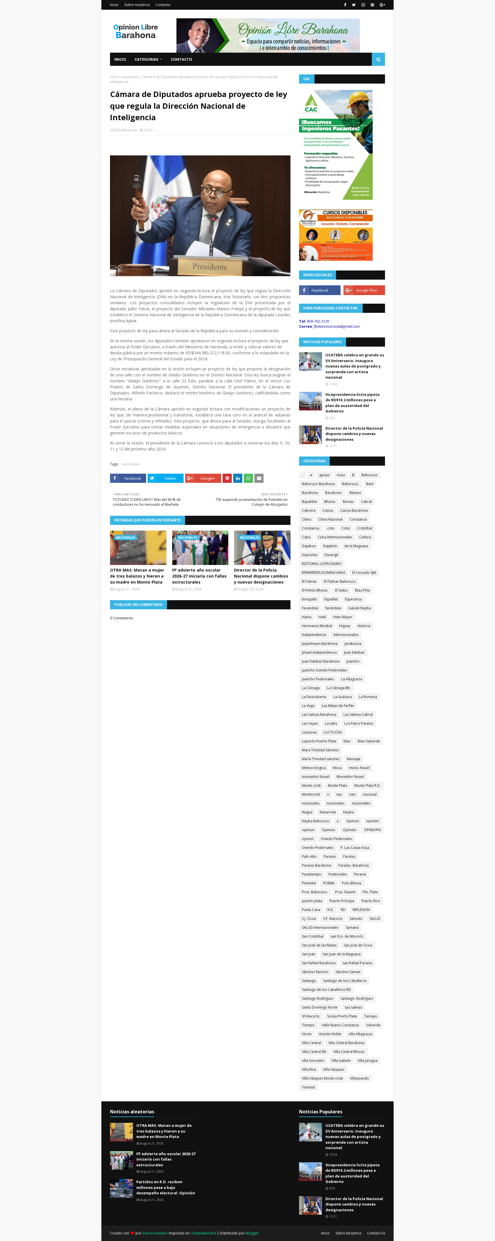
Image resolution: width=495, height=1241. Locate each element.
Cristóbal (364, 528)
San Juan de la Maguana (342, 954)
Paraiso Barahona (316, 865)
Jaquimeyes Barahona (319, 643)
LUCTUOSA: (333, 732)
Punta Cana (311, 909)
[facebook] (345, 5)
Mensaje (353, 758)
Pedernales (338, 874)
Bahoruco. (350, 483)
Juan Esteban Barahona (320, 661)
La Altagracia (351, 679)
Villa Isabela (341, 1060)
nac (339, 794)
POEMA (329, 883)
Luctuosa (309, 732)
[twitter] (354, 5)
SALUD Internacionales (320, 927)
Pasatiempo (311, 874)
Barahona (310, 492)
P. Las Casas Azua (355, 847)
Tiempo (308, 1025)
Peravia (360, 874)
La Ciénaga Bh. (339, 687)
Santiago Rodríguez (317, 998)
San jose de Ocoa (358, 945)
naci (352, 794)
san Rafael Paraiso (357, 963)
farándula (333, 608)
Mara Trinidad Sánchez (320, 750)
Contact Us (376, 1233)
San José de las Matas (319, 945)
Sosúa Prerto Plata (342, 1016)
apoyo (324, 475)
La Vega (308, 705)
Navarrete (328, 812)
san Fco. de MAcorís (347, 936)
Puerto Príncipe (341, 900)
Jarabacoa (353, 643)
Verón (307, 1033)
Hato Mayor (342, 616)
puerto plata (312, 900)
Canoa (328, 510)
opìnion (308, 829)
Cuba (306, 537)
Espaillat (331, 599)
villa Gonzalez (313, 1060)
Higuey (344, 625)
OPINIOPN (372, 829)
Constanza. (311, 528)
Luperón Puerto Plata (319, 741)
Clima (306, 519)
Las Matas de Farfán (338, 705)
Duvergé (331, 554)
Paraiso (330, 856)
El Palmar (309, 581)
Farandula (310, 608)
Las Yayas (310, 723)
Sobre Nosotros (348, 1233)
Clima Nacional (330, 519)
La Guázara (342, 696)
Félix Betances (125, 130)
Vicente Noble (330, 1033)
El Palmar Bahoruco (340, 581)
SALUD (375, 918)
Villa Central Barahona (346, 1042)
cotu (330, 528)
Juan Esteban (354, 652)
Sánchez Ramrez (315, 971)
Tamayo (370, 1016)
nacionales (130, 76)
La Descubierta (314, 696)
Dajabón (330, 546)
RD (343, 909)
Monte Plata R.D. (367, 785)
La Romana (368, 696)
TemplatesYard (203, 1233)
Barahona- (333, 492)
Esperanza (353, 599)
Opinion (352, 821)
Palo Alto (309, 856)
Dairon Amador (155, 1233)
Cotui (345, 528)
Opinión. (350, 829)
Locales (331, 723)
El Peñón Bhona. (315, 590)
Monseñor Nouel (350, 776)
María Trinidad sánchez (321, 758)
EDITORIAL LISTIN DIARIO (322, 563)
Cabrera (308, 510)
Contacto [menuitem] (181, 59)
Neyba (348, 812)
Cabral (366, 501)
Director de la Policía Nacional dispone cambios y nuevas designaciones (261, 576)
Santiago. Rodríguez (357, 998)
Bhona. (330, 501)
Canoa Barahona (354, 510)
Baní (369, 483)
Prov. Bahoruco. (315, 892)
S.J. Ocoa (309, 918)
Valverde (373, 1025)
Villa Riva (309, 1069)
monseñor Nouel (315, 776)
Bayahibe (309, 501)
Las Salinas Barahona (319, 714)
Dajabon (309, 546)
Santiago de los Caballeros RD (326, 989)
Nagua (307, 812)
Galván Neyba (359, 608)
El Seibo (341, 590)
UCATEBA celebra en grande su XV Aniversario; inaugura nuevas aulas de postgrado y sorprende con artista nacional (354, 366)
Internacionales (345, 634)
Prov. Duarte (345, 892)
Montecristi (311, 794)
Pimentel (309, 883)
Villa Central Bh (314, 1051)
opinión (372, 821)
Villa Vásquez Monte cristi (322, 1078)
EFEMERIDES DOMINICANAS (323, 572)
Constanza (358, 519)
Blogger (252, 1233)
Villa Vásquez (333, 1069)
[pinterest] (372, 5)
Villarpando (359, 1078)
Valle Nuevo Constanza (340, 1025)
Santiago (309, 980)
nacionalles (361, 803)
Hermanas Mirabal (317, 625)
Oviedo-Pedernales (317, 847)
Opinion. (329, 829)
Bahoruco (370, 475)
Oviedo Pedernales (336, 838)
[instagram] (363, 5)
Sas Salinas (353, 1007)
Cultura (365, 537)
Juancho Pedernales (318, 679)
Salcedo (355, 918)
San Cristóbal (312, 936)
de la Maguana (356, 546)
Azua (341, 475)
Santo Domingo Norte (319, 1007)
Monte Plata (337, 785)
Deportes (309, 554)
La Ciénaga (311, 687)
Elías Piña (362, 590)
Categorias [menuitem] (146, 59)
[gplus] (381, 5)
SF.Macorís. (311, 1016)
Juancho (353, 661)
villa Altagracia (360, 1033)
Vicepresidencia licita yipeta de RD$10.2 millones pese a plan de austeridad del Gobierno (352, 403)
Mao (347, 741)
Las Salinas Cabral (358, 714)
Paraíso (349, 856)
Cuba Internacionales (335, 537)
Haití (322, 616)
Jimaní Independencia (319, 652)
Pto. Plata (370, 892)
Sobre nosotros (137, 4)
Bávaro (355, 492)
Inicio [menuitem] (120, 59)
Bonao (348, 501)
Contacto (163, 4)
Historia (364, 625)
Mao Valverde (369, 741)
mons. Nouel (359, 767)
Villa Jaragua (368, 1060)
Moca (337, 767)
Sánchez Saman (347, 971)
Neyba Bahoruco (315, 821)
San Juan (308, 954)
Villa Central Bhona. (349, 1051)
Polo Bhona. (352, 883)
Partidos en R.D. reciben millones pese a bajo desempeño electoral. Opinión (165, 1187)
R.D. (330, 909)
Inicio (114, 4)
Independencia (314, 634)
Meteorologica (314, 767)
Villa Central (311, 1042)
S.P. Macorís (332, 918)
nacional (370, 794)
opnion (308, 838)
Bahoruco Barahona (318, 483)
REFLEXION (361, 909)
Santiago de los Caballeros (345, 980)
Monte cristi (311, 785)
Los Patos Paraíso (358, 723)
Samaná (352, 927)
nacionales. (336, 803)
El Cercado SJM (364, 572)
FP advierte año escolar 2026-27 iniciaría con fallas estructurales (199, 576)
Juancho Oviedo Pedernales (324, 670)
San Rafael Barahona (318, 963)
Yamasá (308, 1087)
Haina (306, 616)
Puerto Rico (371, 900)
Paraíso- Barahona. (354, 865)
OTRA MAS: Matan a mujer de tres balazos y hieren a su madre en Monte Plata (137, 576)
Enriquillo (309, 599)
